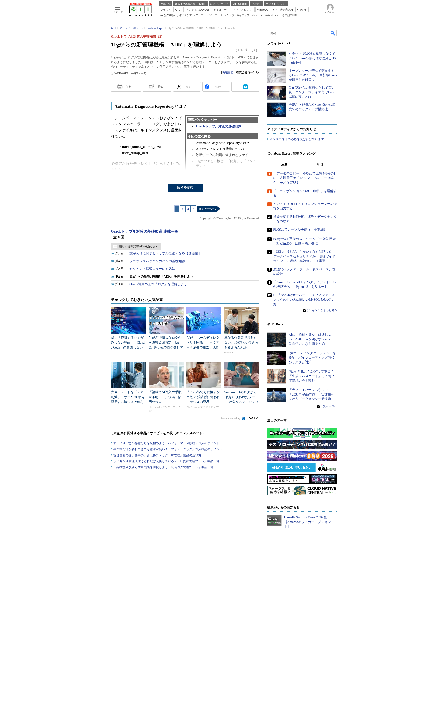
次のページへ (207, 208)
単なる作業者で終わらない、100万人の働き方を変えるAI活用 (241, 342)
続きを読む (185, 187)
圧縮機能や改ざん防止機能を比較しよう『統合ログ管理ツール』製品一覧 (163, 467)
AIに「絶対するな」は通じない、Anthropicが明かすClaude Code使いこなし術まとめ (310, 339)
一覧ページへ (328, 406)
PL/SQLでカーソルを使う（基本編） (300, 229)
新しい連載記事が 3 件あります (138, 246)
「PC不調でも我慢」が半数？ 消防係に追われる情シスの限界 (203, 397)
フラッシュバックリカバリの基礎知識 (157, 261)
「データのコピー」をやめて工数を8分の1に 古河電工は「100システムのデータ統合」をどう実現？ (304, 178)
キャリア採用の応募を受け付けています (297, 139)
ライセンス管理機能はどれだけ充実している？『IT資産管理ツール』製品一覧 (166, 461)
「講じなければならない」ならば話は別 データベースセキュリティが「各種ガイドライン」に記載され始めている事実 (304, 256)
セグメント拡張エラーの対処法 (152, 269)
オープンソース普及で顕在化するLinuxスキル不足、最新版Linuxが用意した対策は (313, 75)
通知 (160, 86)
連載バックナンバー (202, 119)
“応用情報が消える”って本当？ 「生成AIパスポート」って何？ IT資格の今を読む (313, 376)
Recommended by (231, 418)
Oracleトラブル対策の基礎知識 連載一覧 (144, 231)
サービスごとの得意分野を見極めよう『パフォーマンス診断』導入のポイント (166, 443)
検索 (333, 33)
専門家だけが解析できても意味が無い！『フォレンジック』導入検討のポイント (168, 449)
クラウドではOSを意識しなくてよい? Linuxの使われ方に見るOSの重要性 (312, 58)
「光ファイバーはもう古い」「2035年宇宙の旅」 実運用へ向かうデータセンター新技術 (311, 394)
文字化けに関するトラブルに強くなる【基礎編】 (165, 253)
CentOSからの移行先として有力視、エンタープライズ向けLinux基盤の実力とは (312, 92)
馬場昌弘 (227, 72)
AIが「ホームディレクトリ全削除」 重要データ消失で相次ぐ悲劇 (202, 342)
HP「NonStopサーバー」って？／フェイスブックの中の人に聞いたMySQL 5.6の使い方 (304, 299)
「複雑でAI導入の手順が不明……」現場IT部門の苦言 (165, 397)
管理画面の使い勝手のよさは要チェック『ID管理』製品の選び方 (157, 455)
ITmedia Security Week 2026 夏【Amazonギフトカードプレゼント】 (307, 522)
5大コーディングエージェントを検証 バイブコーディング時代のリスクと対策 (312, 357)
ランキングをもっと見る (321, 310)
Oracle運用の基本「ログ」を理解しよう (158, 284)
